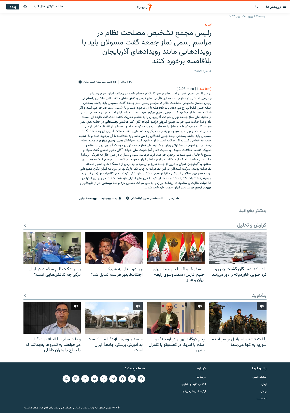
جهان (263, 391)
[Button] (126, 82)
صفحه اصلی (260, 377)
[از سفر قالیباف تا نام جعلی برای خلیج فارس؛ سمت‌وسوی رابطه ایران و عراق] (176, 248)
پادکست (262, 399)
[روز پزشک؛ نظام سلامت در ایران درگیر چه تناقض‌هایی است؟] (52, 248)
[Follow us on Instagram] (76, 378)
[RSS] (132, 378)
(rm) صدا (205, 89)
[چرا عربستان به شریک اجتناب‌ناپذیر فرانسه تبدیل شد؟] (114, 248)
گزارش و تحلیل (252, 225)
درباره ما (201, 377)
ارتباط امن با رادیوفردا (194, 391)
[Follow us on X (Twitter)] (104, 378)
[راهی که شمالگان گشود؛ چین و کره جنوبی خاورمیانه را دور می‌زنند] (238, 248)
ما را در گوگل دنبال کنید (48, 6)
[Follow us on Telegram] (113, 378)
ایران (264, 384)
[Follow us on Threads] (66, 378)
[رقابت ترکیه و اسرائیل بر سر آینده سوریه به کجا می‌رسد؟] (238, 318)
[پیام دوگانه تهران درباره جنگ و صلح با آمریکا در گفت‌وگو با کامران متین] (176, 318)
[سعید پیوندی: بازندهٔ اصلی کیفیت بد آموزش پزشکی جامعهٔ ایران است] (114, 318)
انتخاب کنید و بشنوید (193, 384)
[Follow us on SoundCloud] (85, 378)
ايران (208, 24)
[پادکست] (25, 7)
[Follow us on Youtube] (94, 378)
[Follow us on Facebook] (122, 378)
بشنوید (259, 296)
